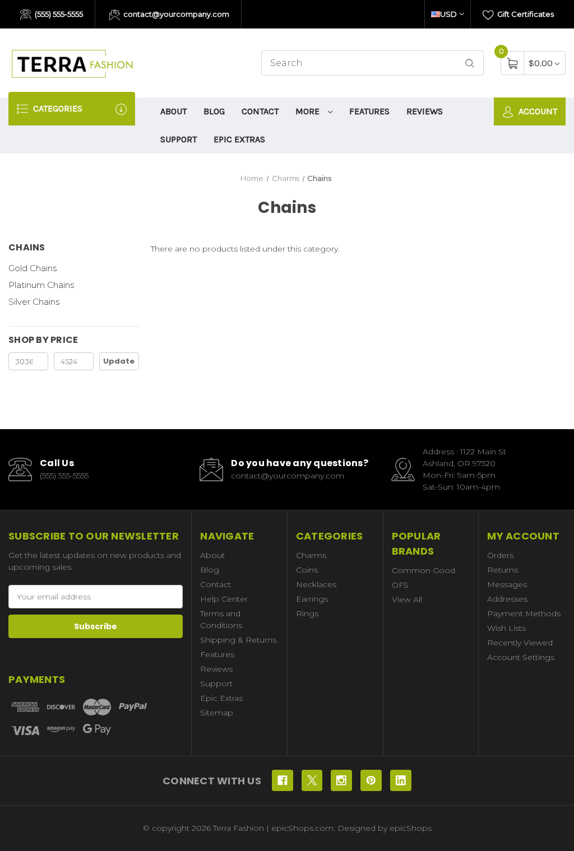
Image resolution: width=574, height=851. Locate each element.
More (308, 111)
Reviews (424, 111)
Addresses (507, 599)
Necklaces (316, 584)
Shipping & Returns (238, 640)
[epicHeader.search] (470, 63)
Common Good (423, 570)
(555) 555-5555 (58, 14)
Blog (214, 111)
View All (407, 599)
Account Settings (520, 657)
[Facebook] (282, 780)
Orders (500, 555)
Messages (507, 584)
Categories (56, 108)
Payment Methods (524, 613)
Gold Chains (32, 268)
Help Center (224, 599)
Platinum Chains (41, 285)
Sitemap (216, 713)
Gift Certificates (525, 14)
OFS (400, 585)
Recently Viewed (520, 643)
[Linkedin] (400, 780)
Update (119, 361)
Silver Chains (33, 301)
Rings (307, 613)
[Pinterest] (371, 780)
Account (536, 111)
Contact (260, 111)
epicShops (411, 828)
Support (178, 139)
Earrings (312, 599)
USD (448, 14)
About (173, 111)
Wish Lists (506, 628)
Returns (502, 570)
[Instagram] (341, 780)
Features (369, 111)
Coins (307, 570)
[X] (312, 780)
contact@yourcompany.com (175, 14)
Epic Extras (239, 139)
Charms (311, 555)
